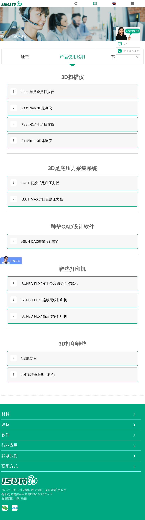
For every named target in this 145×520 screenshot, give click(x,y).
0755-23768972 (131, 51)
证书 (25, 56)
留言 (125, 44)
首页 (3, 36)
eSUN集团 (21, 498)
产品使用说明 (17, 36)
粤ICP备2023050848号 (40, 494)
